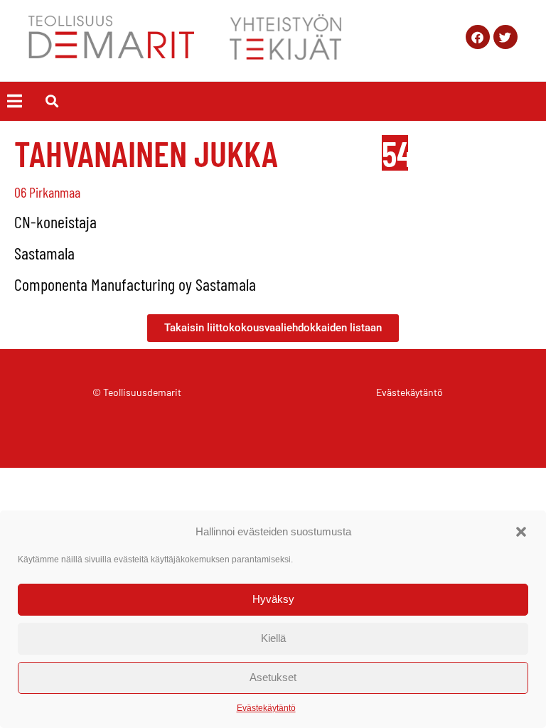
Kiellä (273, 638)
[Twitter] (505, 37)
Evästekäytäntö (266, 708)
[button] (521, 532)
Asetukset (273, 677)
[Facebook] (478, 37)
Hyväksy (273, 599)
